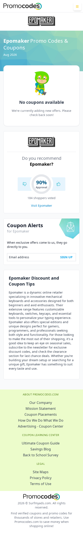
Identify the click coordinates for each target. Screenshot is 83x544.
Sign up (66, 257)
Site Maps (41, 472)
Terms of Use (40, 483)
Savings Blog (40, 449)
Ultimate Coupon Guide (41, 443)
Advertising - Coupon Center (40, 426)
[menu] (77, 6)
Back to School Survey (40, 455)
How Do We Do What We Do (40, 420)
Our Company (40, 402)
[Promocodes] (22, 6)
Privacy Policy (41, 478)
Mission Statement (41, 408)
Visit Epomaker (41, 206)
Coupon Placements (40, 414)
